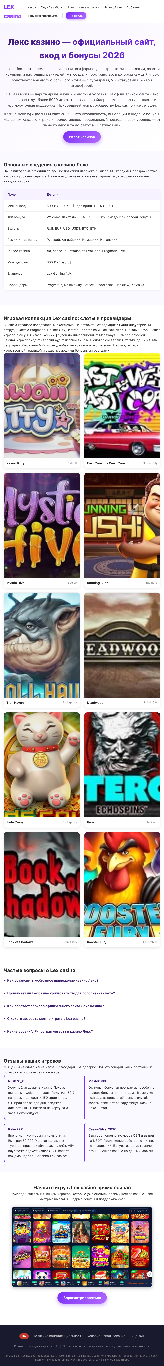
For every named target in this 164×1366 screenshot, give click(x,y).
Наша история (88, 7)
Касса (32, 7)
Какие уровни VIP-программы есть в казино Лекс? (50, 1031)
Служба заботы (52, 7)
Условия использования (106, 1336)
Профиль (76, 15)
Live (71, 7)
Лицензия (137, 1336)
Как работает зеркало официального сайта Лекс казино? (55, 1006)
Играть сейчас (82, 137)
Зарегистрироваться (82, 1298)
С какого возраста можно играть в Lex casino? (46, 1019)
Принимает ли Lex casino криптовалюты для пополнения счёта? (61, 993)
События (133, 7)
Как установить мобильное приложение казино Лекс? (52, 980)
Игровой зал (113, 7)
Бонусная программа (43, 15)
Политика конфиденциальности (58, 1336)
